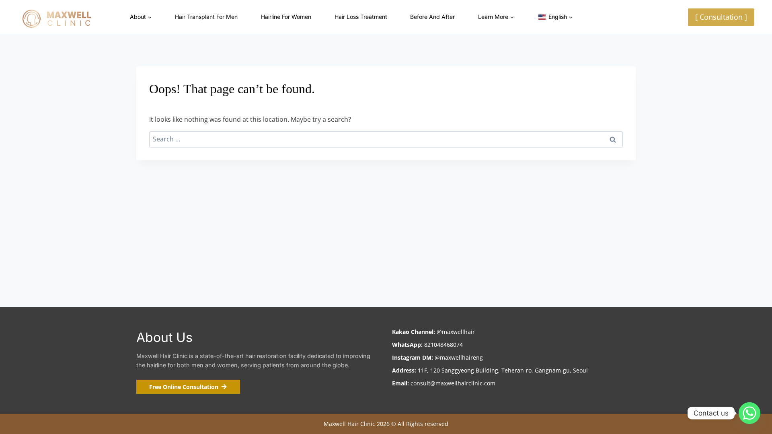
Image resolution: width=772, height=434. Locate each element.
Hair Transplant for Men (206, 16)
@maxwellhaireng (459, 357)
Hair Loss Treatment (361, 16)
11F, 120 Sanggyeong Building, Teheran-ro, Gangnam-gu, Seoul (502, 370)
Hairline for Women (286, 16)
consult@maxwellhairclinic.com (452, 383)
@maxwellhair (456, 332)
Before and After (432, 16)
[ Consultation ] (721, 17)
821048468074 (443, 344)
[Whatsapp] (749, 413)
